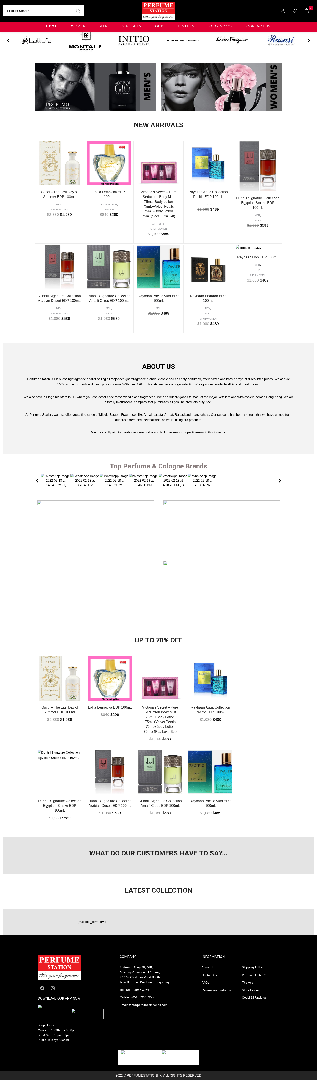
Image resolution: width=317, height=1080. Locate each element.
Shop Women (59, 209)
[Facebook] (42, 988)
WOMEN (78, 26)
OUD (159, 26)
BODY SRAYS (220, 26)
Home (51, 26)
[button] (8, 40)
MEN (104, 26)
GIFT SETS (131, 26)
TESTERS (186, 26)
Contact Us (258, 26)
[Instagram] (53, 988)
